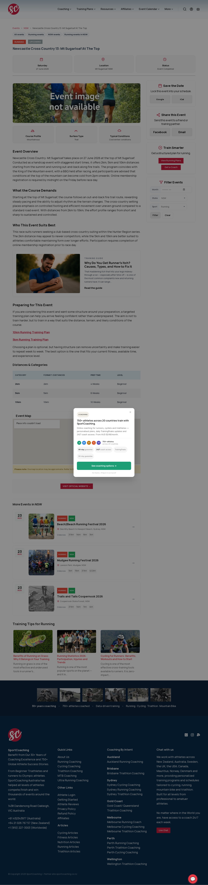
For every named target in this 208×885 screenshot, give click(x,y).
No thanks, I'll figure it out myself (104, 473)
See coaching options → (104, 465)
